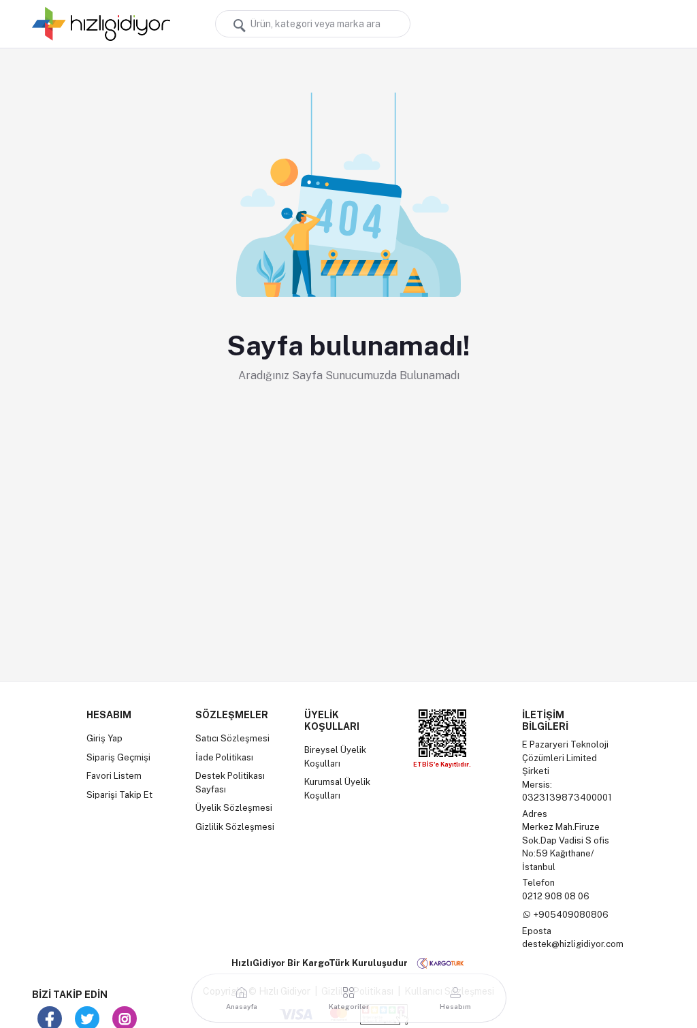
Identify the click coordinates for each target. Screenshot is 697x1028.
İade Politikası (224, 757)
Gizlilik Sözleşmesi (234, 827)
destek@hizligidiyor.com (572, 944)
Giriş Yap (104, 738)
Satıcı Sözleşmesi (232, 738)
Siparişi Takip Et (119, 795)
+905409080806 (571, 915)
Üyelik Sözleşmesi (233, 808)
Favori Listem (114, 776)
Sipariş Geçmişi (118, 757)
